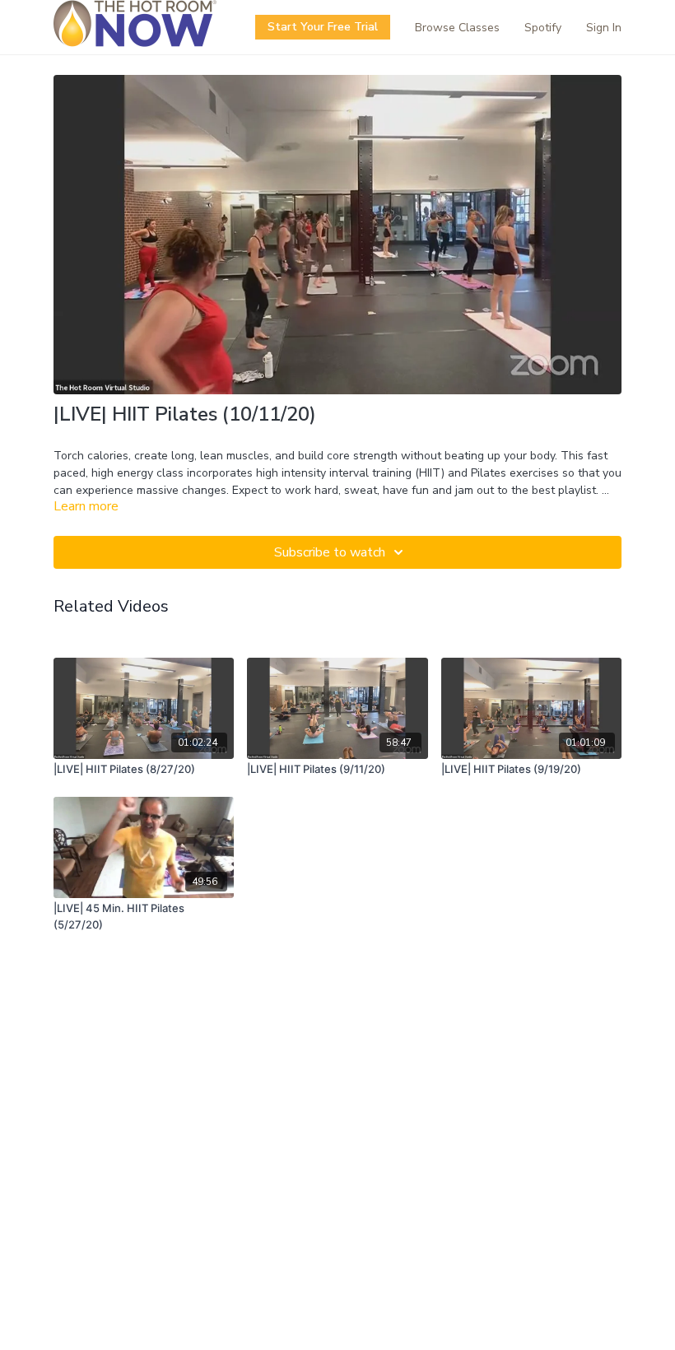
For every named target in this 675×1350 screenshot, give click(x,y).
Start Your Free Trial (323, 27)
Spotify (542, 27)
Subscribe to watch (329, 552)
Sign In (603, 27)
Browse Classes (457, 27)
